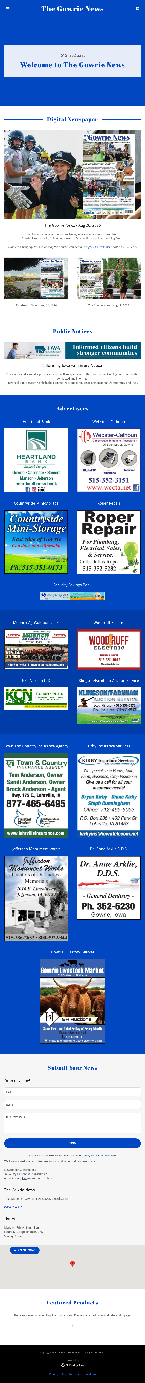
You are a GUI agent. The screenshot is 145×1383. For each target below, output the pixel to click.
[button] (14, 8)
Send (72, 1143)
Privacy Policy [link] (83, 1155)
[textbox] (72, 1091)
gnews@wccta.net (99, 247)
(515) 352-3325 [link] (73, 55)
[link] (72, 10)
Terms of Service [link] (102, 1155)
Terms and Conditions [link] (82, 1374)
